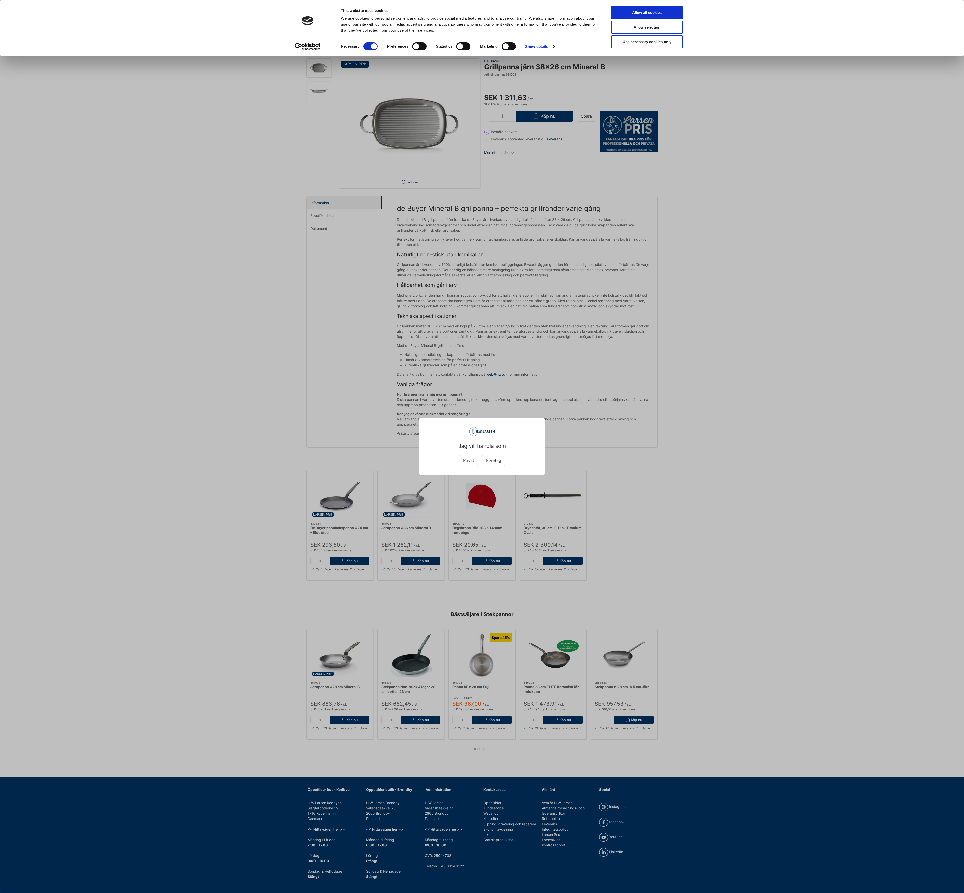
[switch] (419, 46)
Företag (493, 460)
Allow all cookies (647, 12)
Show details (536, 46)
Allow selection (647, 27)
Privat (468, 460)
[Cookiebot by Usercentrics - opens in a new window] (308, 46)
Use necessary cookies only (647, 42)
